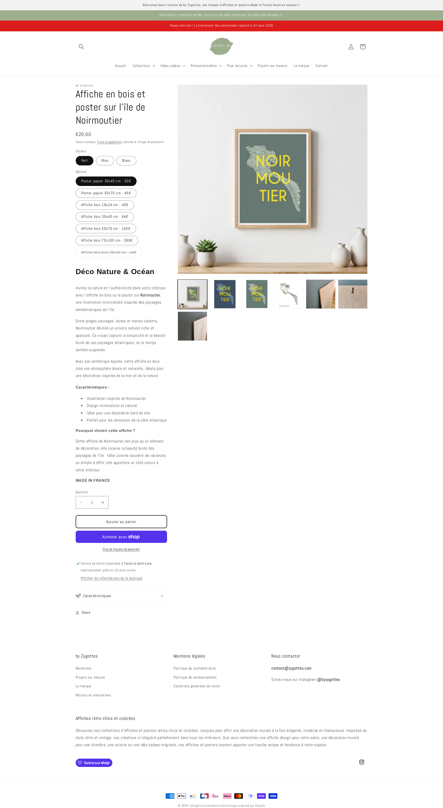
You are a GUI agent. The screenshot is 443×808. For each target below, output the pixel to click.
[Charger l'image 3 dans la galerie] (256, 294)
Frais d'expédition (109, 142)
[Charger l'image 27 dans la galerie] (192, 326)
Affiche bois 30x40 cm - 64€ (105, 216)
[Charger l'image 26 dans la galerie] (352, 294)
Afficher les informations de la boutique (111, 578)
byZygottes (197, 806)
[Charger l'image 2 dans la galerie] (224, 294)
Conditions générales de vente (197, 686)
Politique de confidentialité (195, 668)
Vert (84, 160)
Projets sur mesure (90, 677)
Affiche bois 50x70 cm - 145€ (106, 228)
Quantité (82, 492)
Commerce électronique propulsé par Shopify (235, 806)
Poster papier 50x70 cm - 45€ (106, 193)
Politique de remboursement (195, 677)
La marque (83, 686)
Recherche (83, 668)
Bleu (105, 160)
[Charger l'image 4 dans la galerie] (288, 294)
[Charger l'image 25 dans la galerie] (320, 294)
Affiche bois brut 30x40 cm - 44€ (111, 253)
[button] (81, 47)
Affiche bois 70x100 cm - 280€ (107, 240)
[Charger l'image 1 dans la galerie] (192, 294)
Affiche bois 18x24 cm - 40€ (105, 204)
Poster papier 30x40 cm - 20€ (106, 181)
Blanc (126, 160)
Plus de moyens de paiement (121, 549)
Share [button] (86, 612)
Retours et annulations (93, 695)
